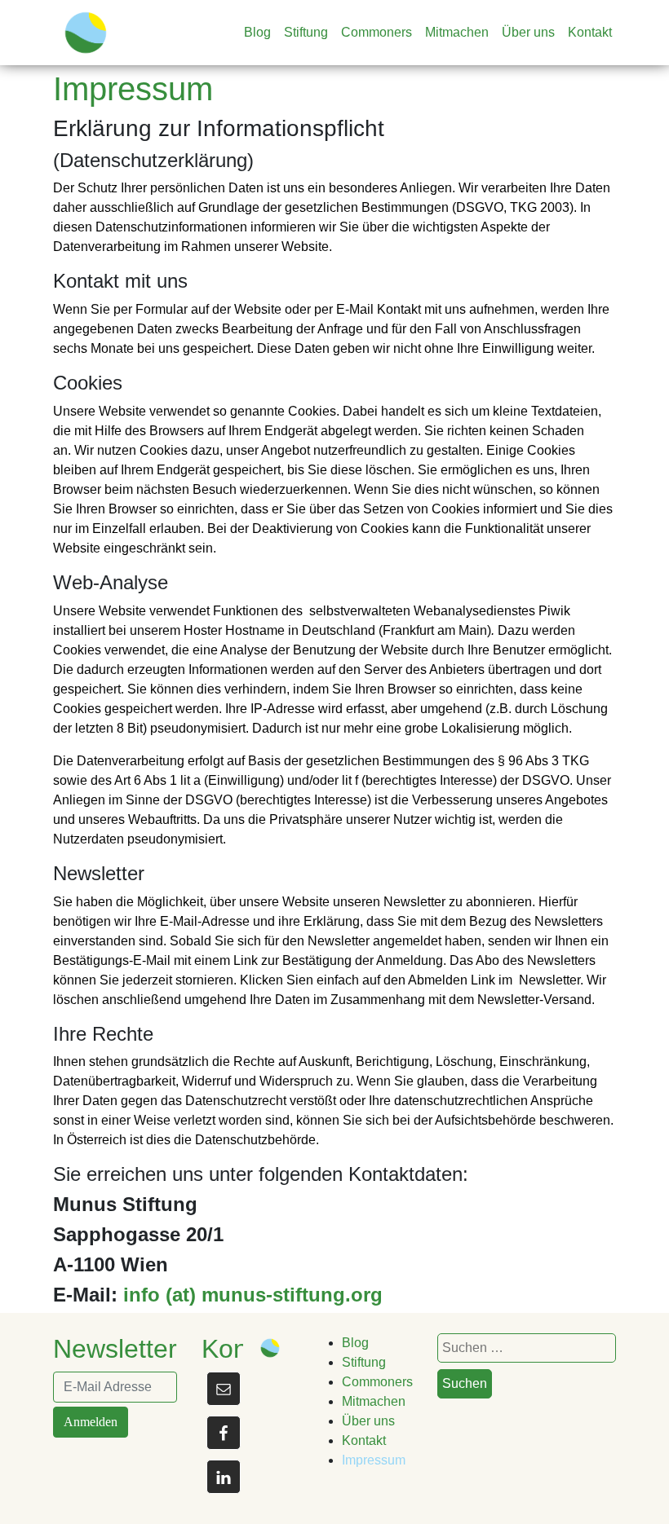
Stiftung (306, 32)
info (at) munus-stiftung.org (253, 1295)
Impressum (373, 1460)
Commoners (376, 32)
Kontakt (590, 32)
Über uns (528, 32)
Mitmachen (457, 32)
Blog (257, 32)
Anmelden (90, 1422)
